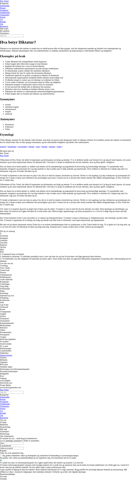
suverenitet (22, 147)
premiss (52, 147)
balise (59, 147)
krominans (12, 147)
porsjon (3, 147)
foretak (31, 147)
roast (38, 147)
